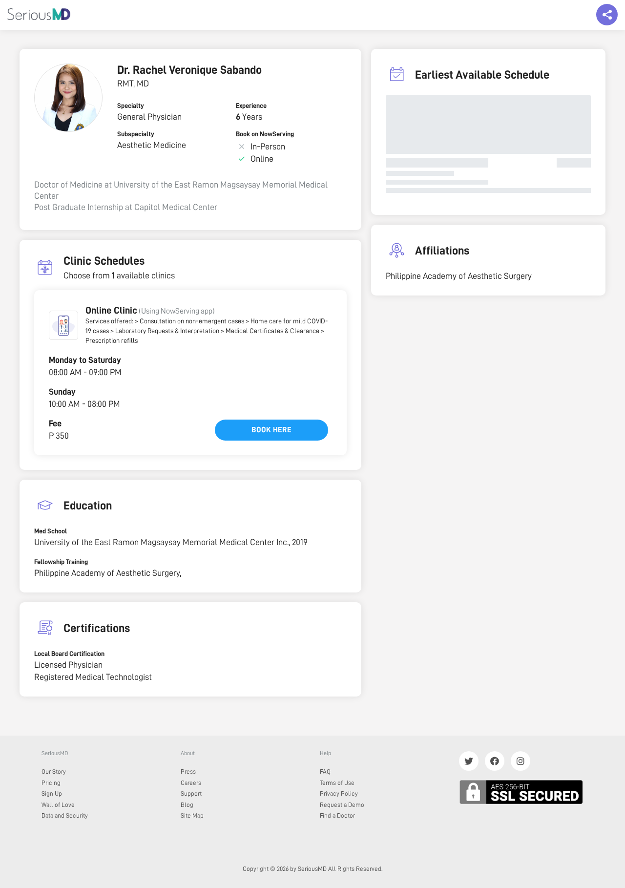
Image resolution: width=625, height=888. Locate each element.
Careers (191, 783)
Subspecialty (135, 133)
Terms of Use (337, 783)
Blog (187, 805)
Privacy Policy (339, 793)
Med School (50, 531)
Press (188, 771)
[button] (63, 325)
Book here (271, 430)
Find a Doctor (337, 815)
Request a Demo (342, 805)
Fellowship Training (61, 561)
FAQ (325, 771)
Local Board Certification (69, 653)
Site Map (192, 815)
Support (191, 793)
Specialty (130, 105)
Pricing (51, 783)
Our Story (54, 771)
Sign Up (52, 793)
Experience (251, 105)
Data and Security (65, 815)
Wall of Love (58, 805)
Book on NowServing (265, 133)
